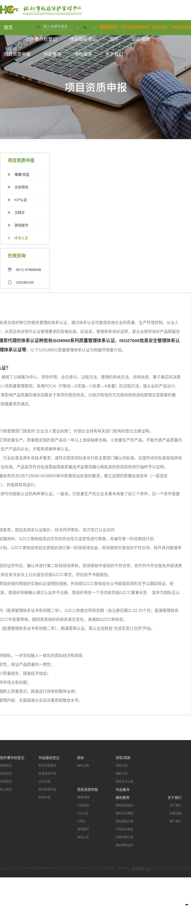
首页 (8, 27)
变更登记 (6, 781)
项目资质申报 (17, 54)
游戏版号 (21, 225)
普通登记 (6, 765)
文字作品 (44, 781)
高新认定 (122, 773)
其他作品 (44, 797)
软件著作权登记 (41, 39)
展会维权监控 (125, 845)
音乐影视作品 (47, 789)
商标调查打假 (125, 821)
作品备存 (52, 54)
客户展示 (176, 821)
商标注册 (83, 765)
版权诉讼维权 (125, 813)
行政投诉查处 (125, 829)
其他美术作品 (47, 773)
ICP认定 (20, 200)
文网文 (19, 212)
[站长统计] (138, 868)
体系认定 (21, 238)
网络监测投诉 (125, 805)
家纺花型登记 (47, 765)
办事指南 (176, 813)
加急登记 (6, 773)
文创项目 (21, 187)
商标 (114, 39)
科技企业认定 (125, 781)
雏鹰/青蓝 (21, 174)
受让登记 (6, 789)
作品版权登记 (83, 39)
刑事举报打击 (125, 837)
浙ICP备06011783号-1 (86, 868)
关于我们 (114, 54)
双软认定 (122, 765)
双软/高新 (141, 39)
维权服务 (83, 54)
